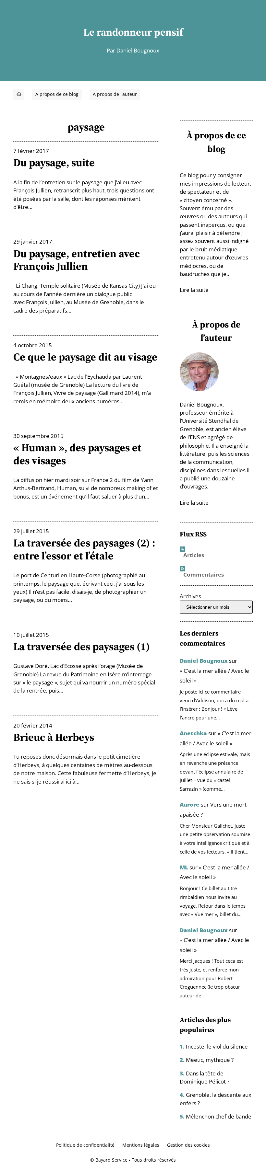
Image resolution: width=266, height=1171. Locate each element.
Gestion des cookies (188, 1145)
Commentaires (203, 575)
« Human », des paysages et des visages (77, 454)
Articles (193, 555)
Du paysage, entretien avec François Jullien (76, 260)
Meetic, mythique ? (210, 1059)
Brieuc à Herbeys (53, 737)
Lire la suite (194, 289)
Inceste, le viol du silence (217, 1046)
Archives (190, 596)
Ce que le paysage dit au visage (85, 356)
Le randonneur (117, 32)
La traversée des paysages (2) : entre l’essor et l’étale (84, 549)
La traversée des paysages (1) (81, 646)
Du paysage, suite (54, 162)
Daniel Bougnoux (204, 660)
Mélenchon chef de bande (218, 1116)
